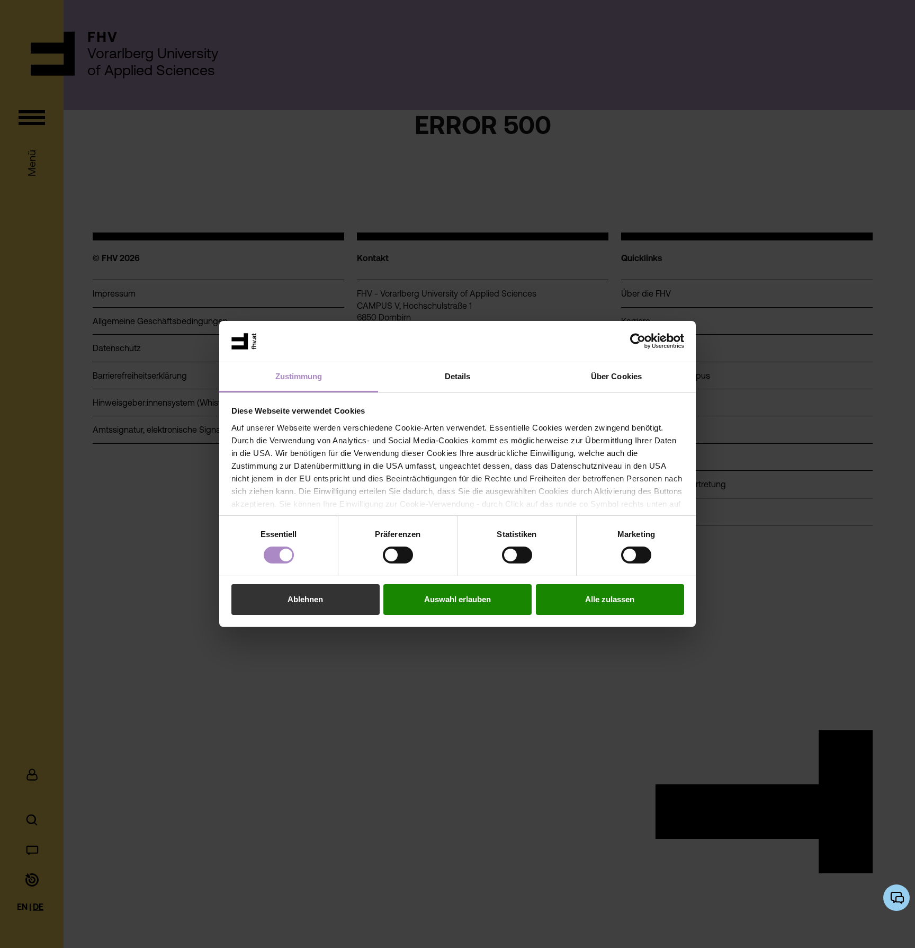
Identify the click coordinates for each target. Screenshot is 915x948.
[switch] (398, 555)
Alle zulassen (609, 599)
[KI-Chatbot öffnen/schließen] (896, 897)
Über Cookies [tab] (616, 376)
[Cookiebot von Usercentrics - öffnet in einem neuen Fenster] (637, 341)
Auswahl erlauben (457, 599)
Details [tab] (458, 376)
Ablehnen (305, 599)
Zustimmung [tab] (298, 376)
